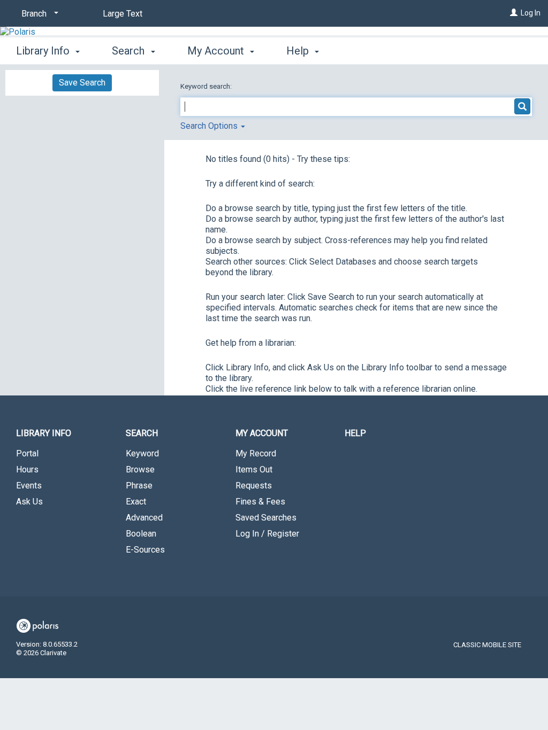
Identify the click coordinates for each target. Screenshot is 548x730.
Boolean (141, 534)
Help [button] (298, 50)
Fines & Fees (260, 501)
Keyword (142, 453)
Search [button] (129, 50)
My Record (255, 453)
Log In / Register (267, 534)
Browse (140, 469)
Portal (27, 453)
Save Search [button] (82, 82)
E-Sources (145, 550)
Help (355, 433)
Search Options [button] (210, 126)
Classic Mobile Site (487, 645)
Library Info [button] (44, 50)
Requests (253, 485)
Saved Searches (265, 517)
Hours (27, 469)
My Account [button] (217, 50)
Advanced (144, 517)
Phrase (139, 485)
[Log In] (513, 13)
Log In (531, 13)
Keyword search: (206, 86)
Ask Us (29, 501)
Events (29, 485)
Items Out (253, 469)
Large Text (122, 14)
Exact (136, 501)
